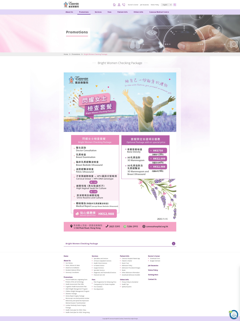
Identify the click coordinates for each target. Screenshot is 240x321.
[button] (233, 314)
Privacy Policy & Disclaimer (130, 282)
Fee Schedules (98, 287)
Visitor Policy (155, 5)
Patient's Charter (127, 261)
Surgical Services (99, 268)
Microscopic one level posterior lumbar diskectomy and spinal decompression (77, 299)
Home (66, 54)
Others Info (124, 280)
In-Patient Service (99, 265)
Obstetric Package (71, 293)
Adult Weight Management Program (77, 289)
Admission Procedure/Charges (131, 268)
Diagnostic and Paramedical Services (105, 272)
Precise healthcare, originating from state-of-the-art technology (76, 281)
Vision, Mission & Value (73, 265)
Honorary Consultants (72, 272)
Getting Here (153, 275)
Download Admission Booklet (131, 275)
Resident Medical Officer (73, 270)
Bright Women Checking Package (82, 243)
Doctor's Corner (154, 256)
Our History (69, 263)
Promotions (76, 54)
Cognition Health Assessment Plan (76, 286)
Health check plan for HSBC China (76, 310)
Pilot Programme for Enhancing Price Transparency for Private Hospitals (105, 283)
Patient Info (124, 256)
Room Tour (125, 263)
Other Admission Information (131, 272)
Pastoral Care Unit (99, 275)
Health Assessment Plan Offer (75, 284)
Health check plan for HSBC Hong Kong (78, 312)
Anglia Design (134, 318)
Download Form (155, 258)
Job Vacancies (144, 5)
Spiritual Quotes (127, 287)
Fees (93, 280)
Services (95, 256)
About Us (67, 261)
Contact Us (152, 279)
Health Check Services (100, 263)
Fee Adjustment (98, 289)
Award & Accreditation (72, 268)
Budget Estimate (155, 261)
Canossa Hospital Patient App (131, 258)
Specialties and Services (101, 258)
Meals (124, 270)
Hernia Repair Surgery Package (75, 296)
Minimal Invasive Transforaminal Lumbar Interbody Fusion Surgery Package (76, 305)
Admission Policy (127, 265)
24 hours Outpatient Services (102, 261)
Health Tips (125, 284)
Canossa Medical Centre (159, 12)
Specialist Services (99, 270)
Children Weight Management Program (77, 291)
